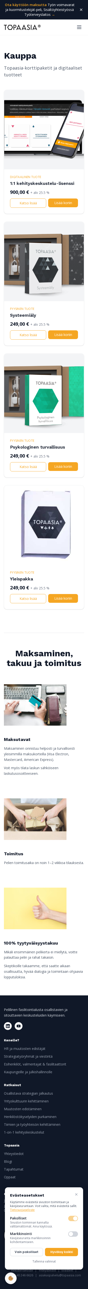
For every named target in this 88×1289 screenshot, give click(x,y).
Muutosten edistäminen (23, 1109)
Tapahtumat (13, 1169)
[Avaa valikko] (79, 27)
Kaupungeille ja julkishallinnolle (28, 1072)
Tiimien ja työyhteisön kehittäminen (32, 1124)
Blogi (8, 1161)
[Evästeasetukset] (11, 1278)
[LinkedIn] (8, 1026)
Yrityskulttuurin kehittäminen (26, 1101)
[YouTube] (18, 1026)
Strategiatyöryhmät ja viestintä (28, 1056)
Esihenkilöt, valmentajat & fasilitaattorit (35, 1064)
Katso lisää (28, 203)
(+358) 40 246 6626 (20, 1275)
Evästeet (67, 1270)
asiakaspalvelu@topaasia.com (60, 1275)
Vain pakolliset (26, 1252)
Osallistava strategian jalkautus (28, 1093)
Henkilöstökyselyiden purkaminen (30, 1116)
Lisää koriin (63, 202)
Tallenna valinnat (44, 1261)
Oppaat (10, 1177)
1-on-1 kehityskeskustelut (24, 1132)
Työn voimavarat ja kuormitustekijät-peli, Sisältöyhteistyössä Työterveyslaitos (40, 9)
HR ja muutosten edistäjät (24, 1048)
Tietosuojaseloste (22, 1210)
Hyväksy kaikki (61, 1252)
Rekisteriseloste (22, 1270)
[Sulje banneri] (81, 10)
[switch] (73, 1218)
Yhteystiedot (14, 1153)
